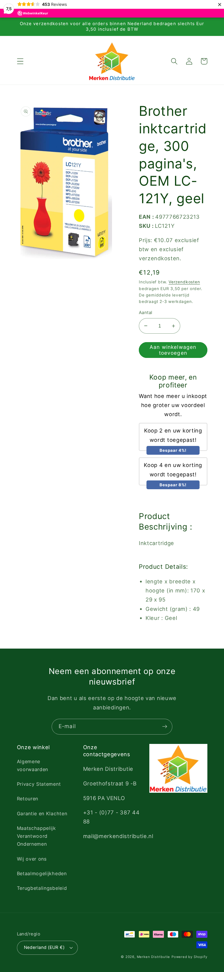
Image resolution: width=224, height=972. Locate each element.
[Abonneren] (164, 727)
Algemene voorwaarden (32, 765)
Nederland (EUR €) (44, 947)
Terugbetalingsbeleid (42, 888)
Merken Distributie (153, 957)
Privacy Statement (39, 784)
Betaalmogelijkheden (42, 873)
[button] (20, 61)
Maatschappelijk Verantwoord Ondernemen (36, 836)
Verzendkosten (184, 282)
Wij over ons (32, 859)
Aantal (146, 312)
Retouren (27, 799)
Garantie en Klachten (42, 813)
